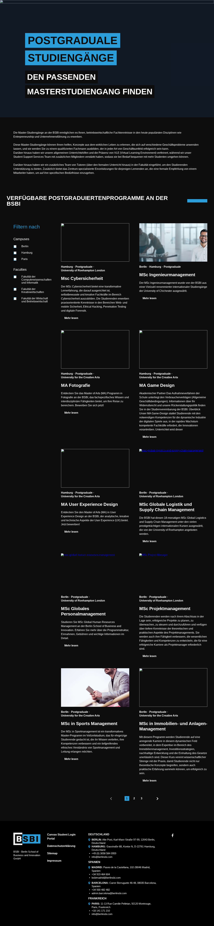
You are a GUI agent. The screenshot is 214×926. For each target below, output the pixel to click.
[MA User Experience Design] (95, 468)
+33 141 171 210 (101, 910)
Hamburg (26, 252)
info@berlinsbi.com (102, 856)
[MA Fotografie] (95, 349)
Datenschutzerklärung (61, 846)
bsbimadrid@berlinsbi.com (106, 877)
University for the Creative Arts (80, 377)
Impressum (54, 860)
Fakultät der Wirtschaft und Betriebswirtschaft (34, 300)
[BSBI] (26, 839)
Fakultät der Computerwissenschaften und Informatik (36, 279)
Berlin (24, 246)
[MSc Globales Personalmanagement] (95, 572)
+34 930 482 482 (101, 889)
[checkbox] (15, 246)
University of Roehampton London (83, 270)
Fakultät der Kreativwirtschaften (32, 290)
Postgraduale (83, 266)
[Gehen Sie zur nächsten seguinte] (157, 798)
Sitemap (52, 853)
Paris (24, 259)
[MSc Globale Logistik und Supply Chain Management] (173, 468)
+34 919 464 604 (101, 874)
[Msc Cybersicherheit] (95, 242)
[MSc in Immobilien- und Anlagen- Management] (173, 687)
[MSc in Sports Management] (95, 687)
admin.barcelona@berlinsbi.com (109, 893)
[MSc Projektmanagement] (173, 572)
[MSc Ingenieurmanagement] (173, 242)
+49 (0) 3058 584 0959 (104, 853)
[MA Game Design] (173, 349)
